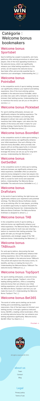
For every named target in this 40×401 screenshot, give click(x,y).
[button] (20, 25)
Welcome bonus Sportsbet (12, 50)
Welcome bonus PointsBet (12, 80)
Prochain (35, 323)
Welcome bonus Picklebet (20, 107)
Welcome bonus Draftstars (12, 189)
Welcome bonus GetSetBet (12, 160)
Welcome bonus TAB (16, 217)
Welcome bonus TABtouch (12, 244)
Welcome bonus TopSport (20, 272)
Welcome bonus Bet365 (18, 298)
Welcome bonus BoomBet (20, 133)
